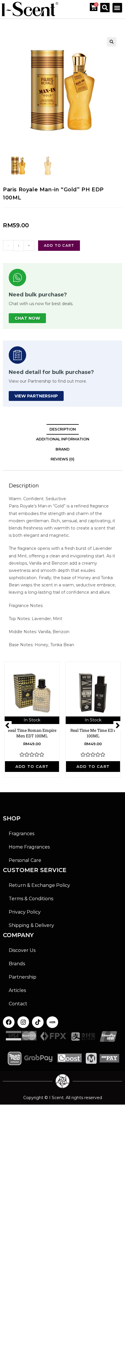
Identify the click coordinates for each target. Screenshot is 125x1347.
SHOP (11, 818)
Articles (17, 990)
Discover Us (22, 950)
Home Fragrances (29, 847)
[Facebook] (9, 1022)
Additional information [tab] (62, 439)
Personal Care (25, 860)
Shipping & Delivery (31, 925)
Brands (17, 963)
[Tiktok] (38, 1022)
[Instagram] (23, 1022)
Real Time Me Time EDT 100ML (93, 733)
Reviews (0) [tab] (62, 459)
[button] (117, 7)
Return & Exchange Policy (39, 885)
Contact (18, 1003)
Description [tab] (62, 429)
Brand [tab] (62, 449)
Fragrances (21, 833)
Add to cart (59, 245)
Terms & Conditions (31, 898)
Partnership (22, 977)
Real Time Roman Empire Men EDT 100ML (32, 733)
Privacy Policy (25, 912)
